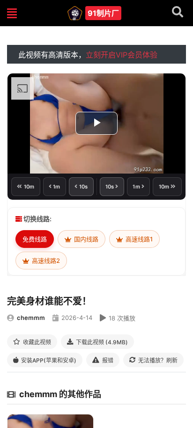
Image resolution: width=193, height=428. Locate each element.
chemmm (31, 317)
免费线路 (34, 239)
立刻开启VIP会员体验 (121, 54)
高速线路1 (138, 239)
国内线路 (85, 239)
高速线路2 (45, 260)
